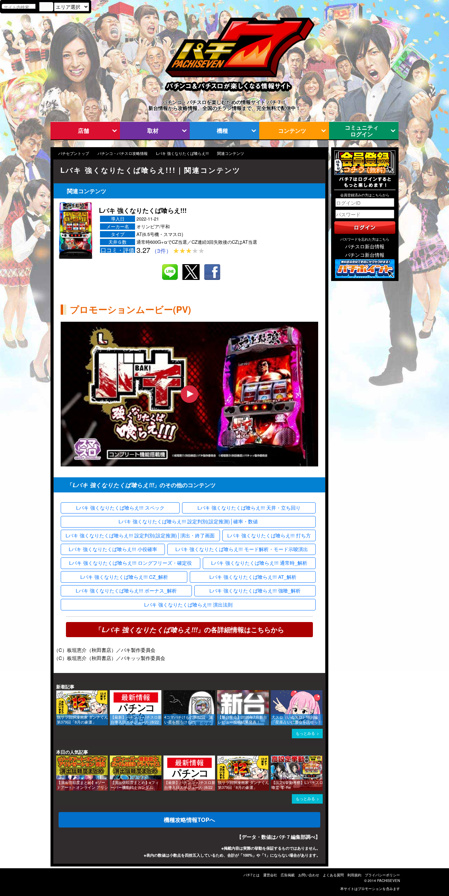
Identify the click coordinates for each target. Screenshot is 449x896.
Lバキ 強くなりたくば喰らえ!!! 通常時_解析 (259, 562)
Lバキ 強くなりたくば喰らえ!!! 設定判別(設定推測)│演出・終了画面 (140, 535)
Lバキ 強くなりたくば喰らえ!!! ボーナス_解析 (126, 590)
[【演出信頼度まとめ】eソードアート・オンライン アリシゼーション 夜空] (58, 758)
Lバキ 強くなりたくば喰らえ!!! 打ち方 (269, 535)
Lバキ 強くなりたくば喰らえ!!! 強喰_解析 (255, 590)
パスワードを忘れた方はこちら (364, 239)
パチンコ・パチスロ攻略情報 (123, 153)
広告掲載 (288, 874)
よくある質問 (333, 874)
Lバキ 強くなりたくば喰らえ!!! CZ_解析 (124, 576)
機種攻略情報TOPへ (189, 820)
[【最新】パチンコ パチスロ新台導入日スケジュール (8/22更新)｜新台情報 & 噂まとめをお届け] (112, 693)
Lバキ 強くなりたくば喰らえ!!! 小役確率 (113, 548)
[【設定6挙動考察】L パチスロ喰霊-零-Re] (273, 758)
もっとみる (305, 733)
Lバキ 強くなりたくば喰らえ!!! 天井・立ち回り (249, 507)
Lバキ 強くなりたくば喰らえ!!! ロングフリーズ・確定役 (130, 562)
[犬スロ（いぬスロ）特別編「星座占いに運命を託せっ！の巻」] (273, 693)
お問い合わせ (308, 874)
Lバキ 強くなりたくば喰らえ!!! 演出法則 (188, 604)
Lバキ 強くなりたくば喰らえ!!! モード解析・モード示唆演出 (241, 548)
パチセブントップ (73, 153)
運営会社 (270, 874)
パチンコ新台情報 (364, 254)
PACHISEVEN (388, 880)
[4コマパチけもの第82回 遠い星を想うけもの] (165, 693)
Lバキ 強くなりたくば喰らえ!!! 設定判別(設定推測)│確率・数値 (188, 521)
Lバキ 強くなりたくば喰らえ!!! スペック (120, 507)
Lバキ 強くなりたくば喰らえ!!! (182, 153)
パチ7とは (251, 874)
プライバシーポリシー (382, 874)
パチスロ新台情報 (364, 246)
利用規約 (354, 874)
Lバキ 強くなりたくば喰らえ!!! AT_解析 (252, 576)
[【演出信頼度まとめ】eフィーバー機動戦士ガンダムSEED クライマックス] (112, 758)
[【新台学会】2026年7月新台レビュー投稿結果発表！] (219, 693)
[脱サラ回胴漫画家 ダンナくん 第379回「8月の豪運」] (58, 693)
